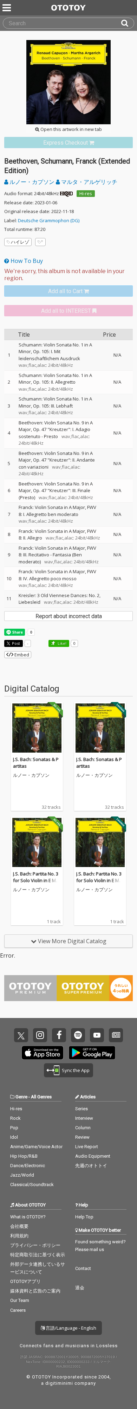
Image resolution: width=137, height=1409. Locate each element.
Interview (84, 1118)
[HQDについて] (66, 193)
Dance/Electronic (27, 1165)
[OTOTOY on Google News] (116, 1035)
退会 (79, 1287)
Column (83, 1127)
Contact (83, 1268)
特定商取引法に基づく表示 (37, 1254)
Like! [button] (61, 643)
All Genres (41, 1096)
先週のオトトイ (91, 1165)
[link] (68, 142)
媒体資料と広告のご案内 (35, 1291)
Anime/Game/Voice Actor (36, 1146)
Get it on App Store (42, 1053)
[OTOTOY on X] (21, 1035)
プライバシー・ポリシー (35, 1245)
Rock (15, 1118)
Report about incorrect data (68, 616)
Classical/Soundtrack (32, 1184)
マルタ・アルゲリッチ (88, 182)
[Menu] (7, 7)
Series (81, 1108)
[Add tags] (40, 242)
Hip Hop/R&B (24, 1156)
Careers (18, 1310)
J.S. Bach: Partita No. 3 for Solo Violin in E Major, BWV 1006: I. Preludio (37, 884)
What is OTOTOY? (28, 1216)
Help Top (84, 1216)
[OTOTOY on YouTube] (97, 1035)
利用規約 (19, 1235)
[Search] (127, 23)
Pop (14, 1127)
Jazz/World (22, 1175)
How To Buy (26, 261)
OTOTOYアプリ (25, 1281)
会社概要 (19, 1226)
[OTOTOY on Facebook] (59, 1035)
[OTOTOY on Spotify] (78, 1035)
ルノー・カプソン (32, 182)
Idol (14, 1137)
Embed (21, 654)
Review (82, 1137)
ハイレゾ (20, 242)
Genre (21, 1096)
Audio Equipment (92, 1156)
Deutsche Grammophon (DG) (48, 220)
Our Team (19, 1300)
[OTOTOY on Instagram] (40, 1035)
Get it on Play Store (92, 1053)
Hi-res (85, 193)
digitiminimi (59, 1383)
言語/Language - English (70, 1328)
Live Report (86, 1146)
